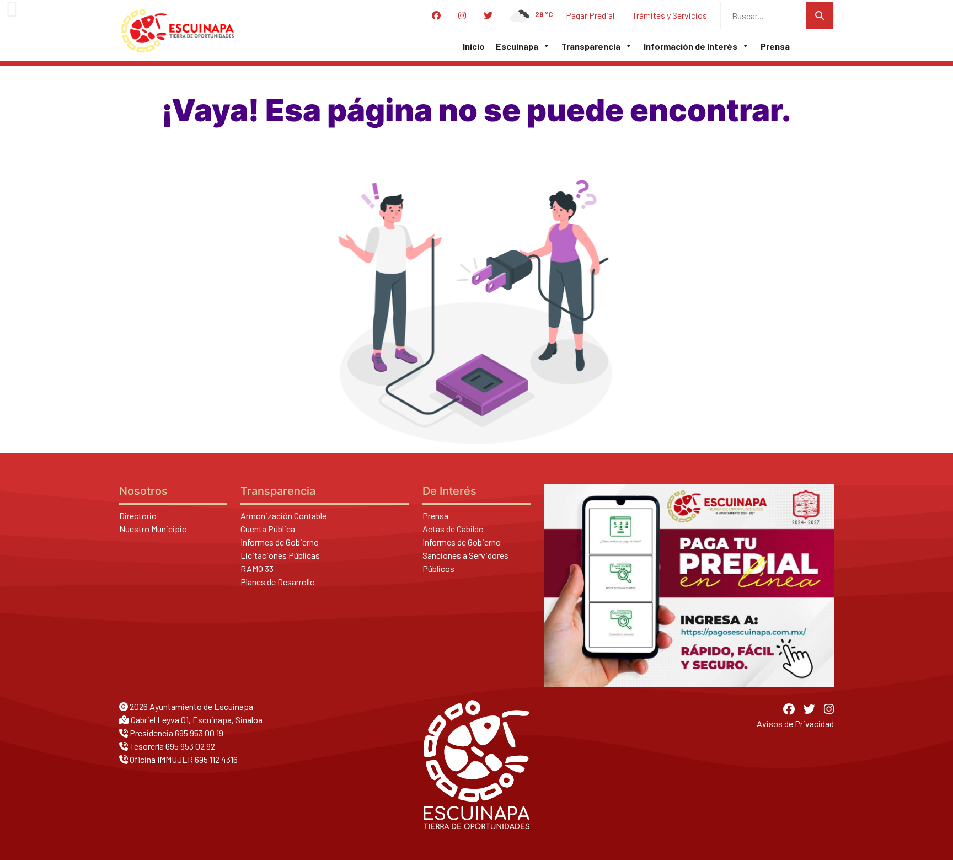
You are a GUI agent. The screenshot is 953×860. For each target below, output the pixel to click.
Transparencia (590, 46)
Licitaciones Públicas (280, 555)
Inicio (474, 46)
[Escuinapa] (177, 31)
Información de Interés (690, 46)
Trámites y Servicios (669, 15)
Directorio (138, 515)
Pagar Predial (590, 15)
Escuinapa (517, 46)
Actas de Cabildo (453, 529)
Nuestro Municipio (153, 529)
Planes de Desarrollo (277, 581)
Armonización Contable (283, 515)
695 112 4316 (216, 759)
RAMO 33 (257, 568)
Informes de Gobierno (279, 542)
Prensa (775, 46)
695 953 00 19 (199, 733)
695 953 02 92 (190, 746)
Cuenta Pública (267, 529)
